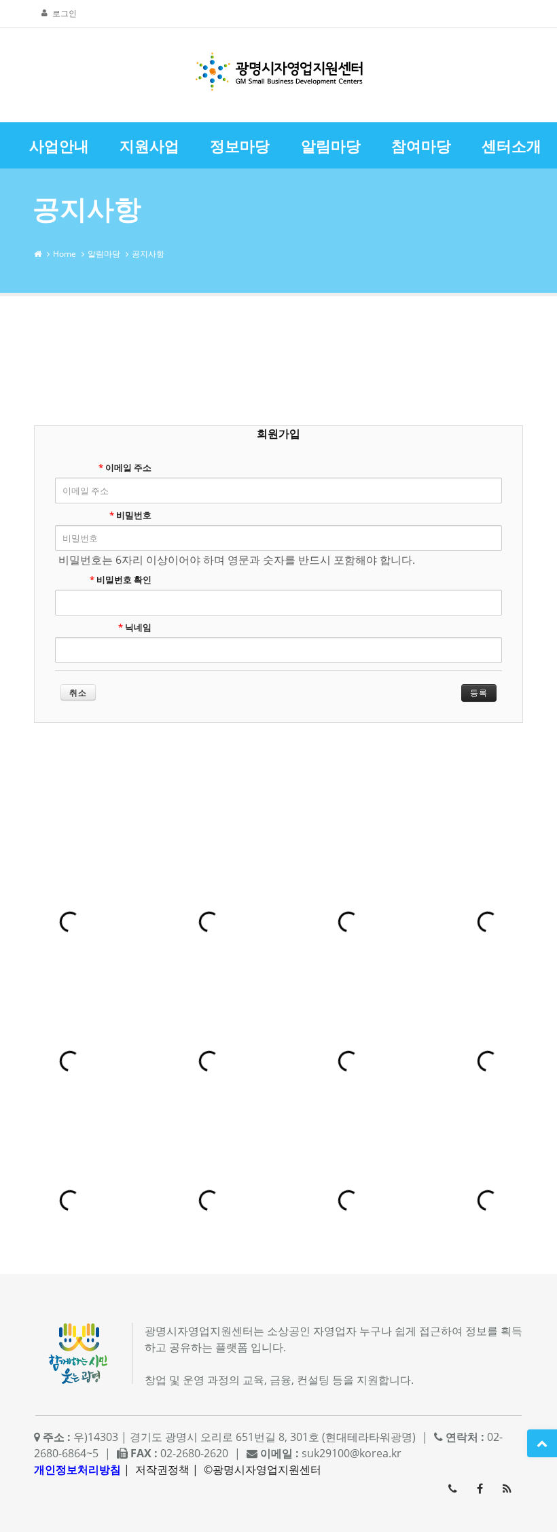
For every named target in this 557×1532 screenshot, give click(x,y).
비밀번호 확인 (120, 579)
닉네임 (134, 627)
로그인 (64, 13)
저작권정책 (162, 1469)
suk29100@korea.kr (351, 1453)
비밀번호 (130, 515)
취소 (78, 692)
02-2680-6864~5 (452, 1488)
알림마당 (104, 254)
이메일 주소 (124, 467)
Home (64, 254)
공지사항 (148, 254)
